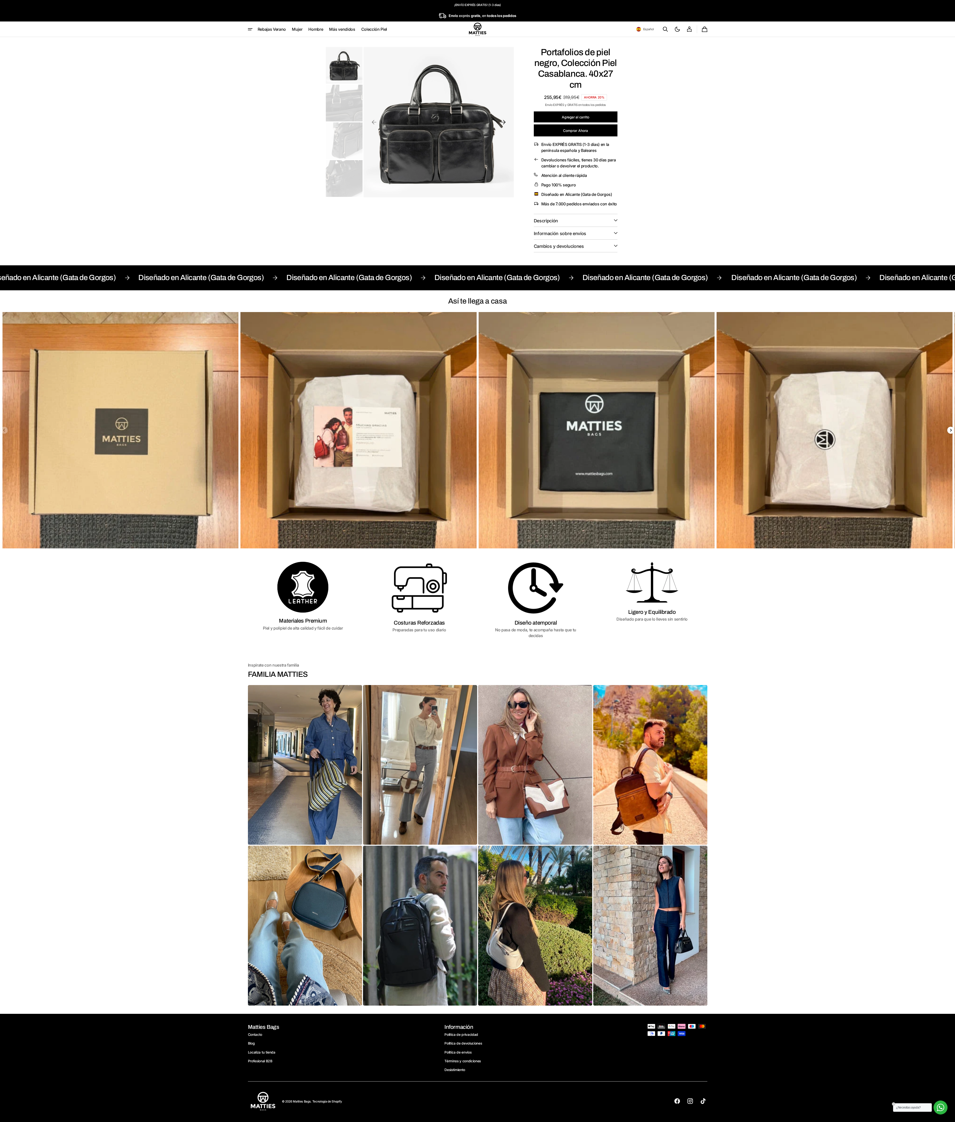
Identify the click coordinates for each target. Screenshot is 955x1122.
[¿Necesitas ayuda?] (941, 1108)
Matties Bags (302, 1101)
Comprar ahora (575, 130)
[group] (120, 430)
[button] (645, 29)
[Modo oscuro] (677, 29)
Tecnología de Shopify (327, 1101)
